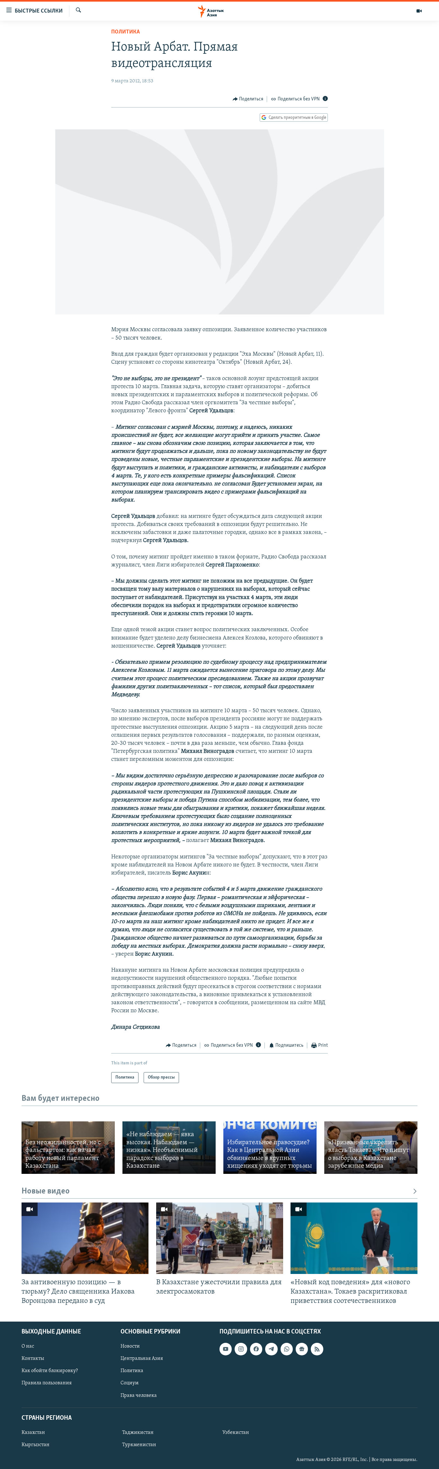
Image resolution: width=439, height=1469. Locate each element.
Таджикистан (138, 1432)
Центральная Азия (142, 1358)
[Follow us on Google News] (302, 1349)
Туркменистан (139, 1444)
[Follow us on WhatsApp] (287, 1349)
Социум (130, 1383)
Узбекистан (235, 1432)
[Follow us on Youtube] (226, 1349)
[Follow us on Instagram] (241, 1349)
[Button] (248, 99)
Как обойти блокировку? (50, 1370)
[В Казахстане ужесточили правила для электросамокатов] (219, 1238)
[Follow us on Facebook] (256, 1349)
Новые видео (46, 1191)
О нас (28, 1346)
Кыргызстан (35, 1444)
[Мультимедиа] (419, 10)
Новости (130, 1346)
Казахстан (33, 1432)
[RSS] (317, 1349)
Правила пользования (47, 1383)
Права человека (139, 1395)
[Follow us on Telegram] (271, 1349)
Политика (125, 32)
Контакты (33, 1358)
